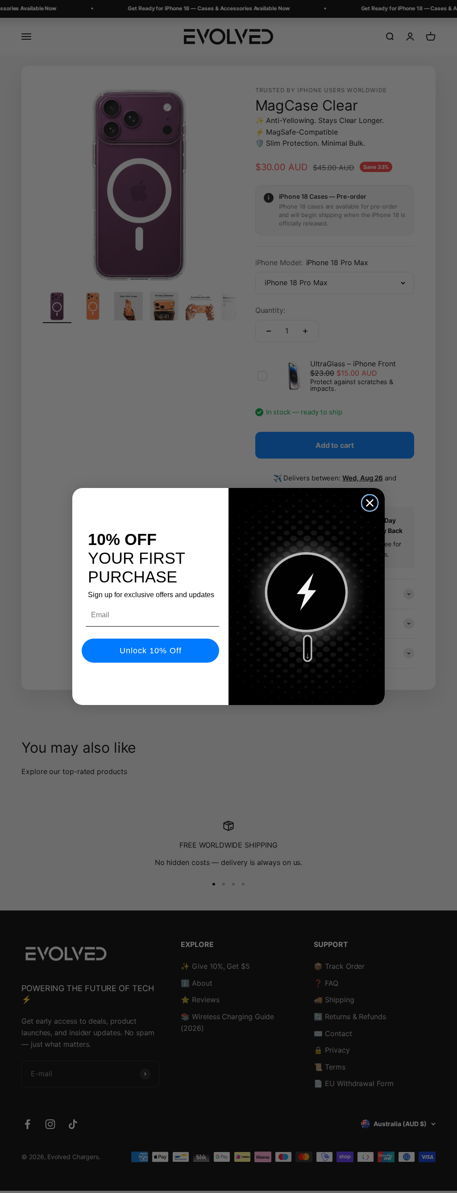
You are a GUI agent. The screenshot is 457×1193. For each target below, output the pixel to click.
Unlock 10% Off (151, 650)
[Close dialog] (370, 503)
